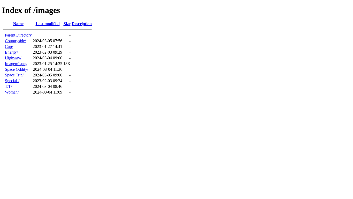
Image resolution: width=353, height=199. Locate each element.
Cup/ (9, 46)
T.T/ (8, 86)
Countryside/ (15, 41)
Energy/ (11, 52)
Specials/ (12, 81)
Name (18, 24)
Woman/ (12, 92)
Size (67, 24)
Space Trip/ (14, 75)
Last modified (48, 24)
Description (82, 24)
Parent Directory (18, 35)
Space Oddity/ (16, 69)
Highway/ (13, 58)
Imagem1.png (16, 63)
